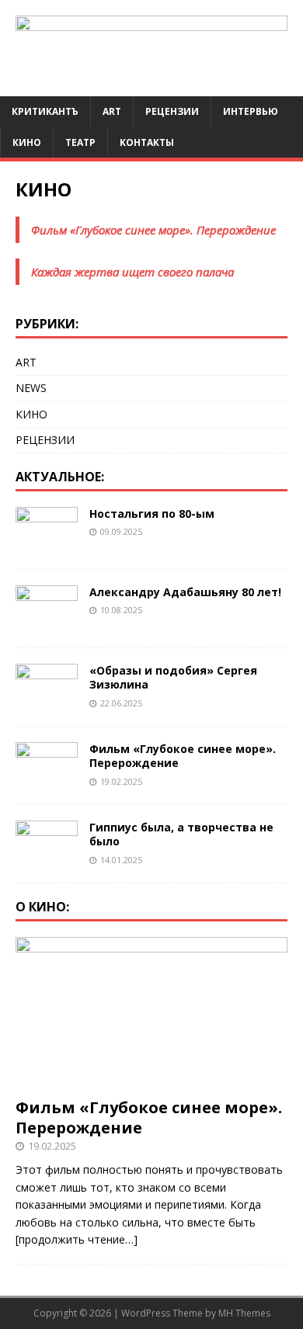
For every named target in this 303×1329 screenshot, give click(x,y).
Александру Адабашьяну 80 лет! (185, 592)
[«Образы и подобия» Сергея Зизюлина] (47, 701)
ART (112, 111)
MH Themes (244, 1313)
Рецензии (172, 111)
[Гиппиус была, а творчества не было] (47, 858)
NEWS (31, 387)
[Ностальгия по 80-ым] (47, 544)
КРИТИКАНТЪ (45, 111)
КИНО (26, 142)
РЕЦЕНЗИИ (45, 439)
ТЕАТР (80, 142)
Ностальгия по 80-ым (151, 513)
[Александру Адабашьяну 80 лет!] (47, 623)
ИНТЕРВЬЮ (250, 111)
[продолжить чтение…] (77, 1239)
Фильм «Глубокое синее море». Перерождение (153, 230)
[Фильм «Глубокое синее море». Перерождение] (47, 779)
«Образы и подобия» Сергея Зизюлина (173, 677)
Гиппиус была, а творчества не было (181, 834)
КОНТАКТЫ (147, 142)
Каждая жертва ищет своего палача (132, 271)
